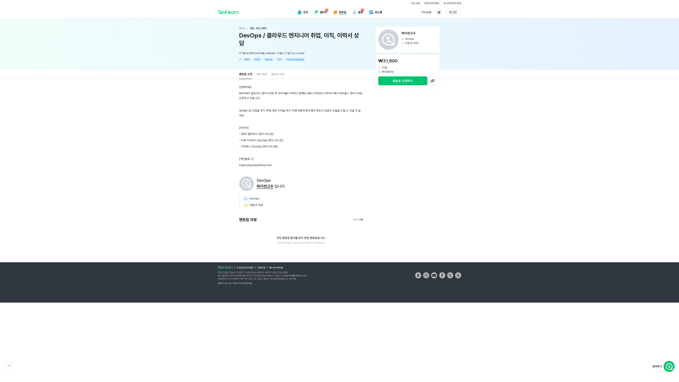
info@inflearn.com (298, 275)
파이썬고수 (265, 186)
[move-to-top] (9, 365)
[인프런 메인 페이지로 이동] (228, 12)
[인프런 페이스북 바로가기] (442, 275)
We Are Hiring (276, 267)
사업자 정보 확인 (280, 272)
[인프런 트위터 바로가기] (450, 275)
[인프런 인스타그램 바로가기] (426, 275)
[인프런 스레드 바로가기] (458, 275)
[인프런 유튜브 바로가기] (434, 275)
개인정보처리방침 (244, 267)
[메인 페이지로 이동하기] (225, 267)
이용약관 (261, 267)
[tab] (245, 74)
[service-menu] (439, 12)
